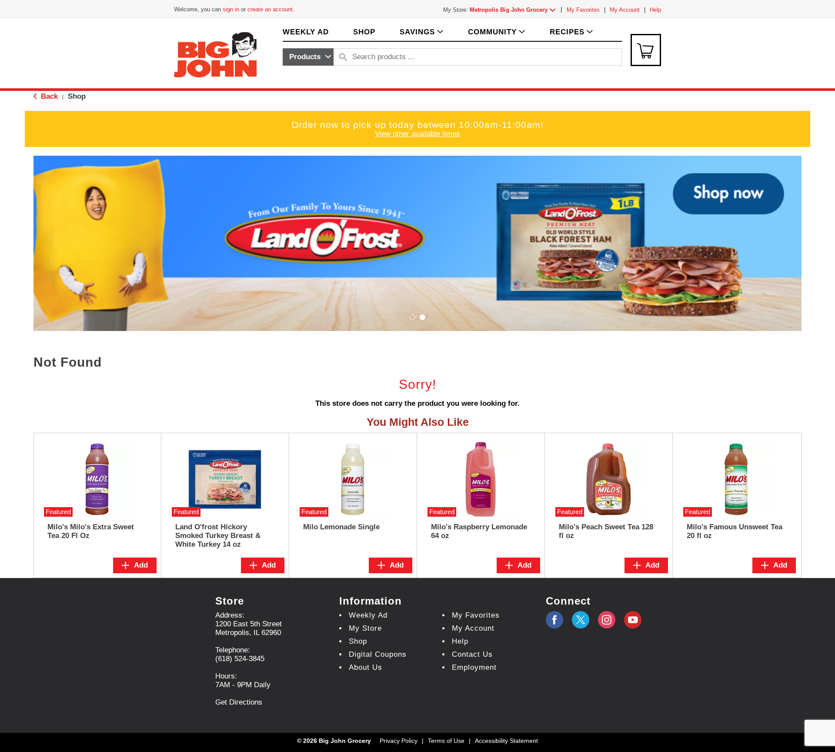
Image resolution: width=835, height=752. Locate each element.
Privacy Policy (399, 740)
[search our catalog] (343, 57)
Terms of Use (446, 740)
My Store (365, 628)
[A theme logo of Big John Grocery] (215, 54)
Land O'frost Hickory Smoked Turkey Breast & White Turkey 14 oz (218, 535)
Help (655, 10)
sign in (231, 9)
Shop (77, 96)
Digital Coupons (378, 654)
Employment (474, 667)
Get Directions (238, 702)
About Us (365, 667)
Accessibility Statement (506, 740)
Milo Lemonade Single (341, 527)
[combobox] (308, 57)
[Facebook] (554, 619)
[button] (514, 10)
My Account (625, 10)
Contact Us (472, 654)
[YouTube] (606, 619)
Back (48, 96)
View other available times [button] (417, 134)
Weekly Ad (368, 615)
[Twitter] (580, 619)
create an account (270, 9)
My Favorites (583, 10)
